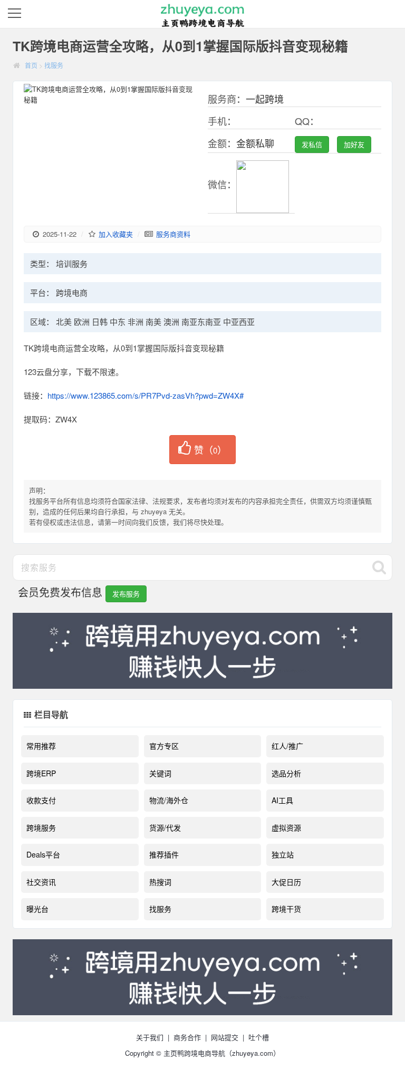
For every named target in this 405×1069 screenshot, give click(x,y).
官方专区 (164, 745)
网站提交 (224, 1037)
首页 (31, 65)
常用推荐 (41, 745)
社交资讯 (41, 882)
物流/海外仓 (168, 800)
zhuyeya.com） (256, 1053)
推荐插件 (164, 854)
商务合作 (187, 1037)
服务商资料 (173, 234)
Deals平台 (43, 854)
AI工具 (282, 800)
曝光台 (37, 908)
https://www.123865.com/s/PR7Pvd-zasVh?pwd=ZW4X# (145, 395)
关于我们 (149, 1037)
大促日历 (286, 882)
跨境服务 (41, 827)
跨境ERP (41, 773)
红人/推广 (287, 745)
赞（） (210, 449)
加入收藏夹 (116, 234)
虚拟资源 (286, 827)
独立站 (283, 854)
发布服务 (126, 594)
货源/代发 (165, 827)
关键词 (160, 773)
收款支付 (41, 800)
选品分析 (286, 773)
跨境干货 (286, 908)
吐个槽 (258, 1037)
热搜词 (160, 882)
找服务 (53, 65)
